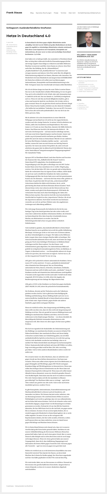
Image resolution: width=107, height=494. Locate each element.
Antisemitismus (13, 44)
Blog (32, 13)
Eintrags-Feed (82, 105)
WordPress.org (82, 109)
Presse (56, 13)
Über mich (72, 13)
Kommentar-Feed (83, 107)
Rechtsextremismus (11, 53)
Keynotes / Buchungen (43, 13)
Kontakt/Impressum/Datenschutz (89, 13)
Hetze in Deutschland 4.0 (28, 36)
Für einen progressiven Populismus (88, 88)
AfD (7, 44)
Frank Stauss (14, 12)
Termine (63, 13)
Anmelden (81, 103)
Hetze (14, 51)
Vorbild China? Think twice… (86, 91)
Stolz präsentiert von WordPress (24, 486)
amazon (79, 69)
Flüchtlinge (9, 51)
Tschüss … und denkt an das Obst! (87, 89)
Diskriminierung (10, 50)
